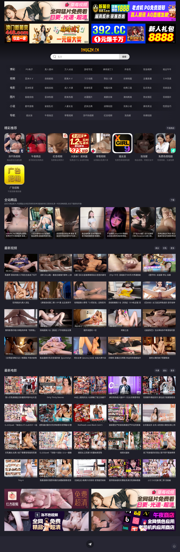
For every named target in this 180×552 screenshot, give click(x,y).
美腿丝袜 (108, 97)
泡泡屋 (128, 115)
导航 (12, 115)
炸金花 (128, 69)
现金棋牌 (147, 69)
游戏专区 (88, 69)
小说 (12, 106)
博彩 (12, 69)
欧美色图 (68, 97)
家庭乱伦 (49, 106)
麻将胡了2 (108, 69)
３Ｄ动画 (88, 78)
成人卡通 (68, 87)
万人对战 (68, 69)
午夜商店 (49, 115)
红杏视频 (108, 115)
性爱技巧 (167, 106)
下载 (172, 200)
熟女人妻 (108, 78)
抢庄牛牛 (167, 69)
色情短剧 (147, 115)
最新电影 (10, 370)
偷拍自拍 (49, 87)
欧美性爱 (88, 87)
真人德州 (49, 69)
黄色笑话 (147, 106)
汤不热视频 (88, 115)
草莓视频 (68, 115)
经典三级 (127, 87)
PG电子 (29, 69)
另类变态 (167, 87)
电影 (12, 87)
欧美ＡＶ (68, 78)
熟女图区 (147, 97)
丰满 (157, 370)
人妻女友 (68, 106)
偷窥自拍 (29, 97)
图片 (12, 97)
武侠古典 (88, 106)
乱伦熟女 (147, 87)
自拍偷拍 (49, 78)
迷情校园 (108, 106)
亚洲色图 (49, 97)
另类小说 (127, 106)
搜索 (124, 56)
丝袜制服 (127, 78)
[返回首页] (174, 546)
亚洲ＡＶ (29, 78)
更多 (172, 248)
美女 (157, 248)
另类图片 (167, 97)
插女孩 (29, 115)
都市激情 (29, 106)
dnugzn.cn (90, 50)
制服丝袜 (108, 87)
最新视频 (10, 248)
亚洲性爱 (29, 87)
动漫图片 (88, 97)
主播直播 (147, 78)
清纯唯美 (127, 97)
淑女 (165, 370)
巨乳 (165, 248)
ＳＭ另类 (167, 78)
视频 (12, 78)
